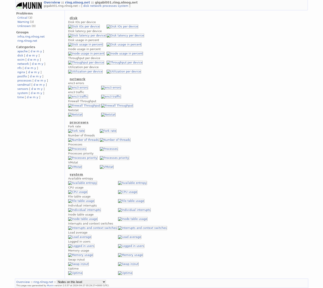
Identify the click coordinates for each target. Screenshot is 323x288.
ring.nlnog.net (78, 2)
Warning (23, 22)
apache (22, 51)
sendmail (24, 84)
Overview (52, 2)
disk (86, 5)
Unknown (24, 26)
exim (21, 59)
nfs (19, 68)
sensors (22, 89)
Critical (22, 17)
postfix (22, 76)
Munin (50, 285)
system (123, 5)
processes (110, 5)
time (20, 97)
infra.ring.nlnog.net (31, 36)
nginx (21, 72)
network (96, 5)
